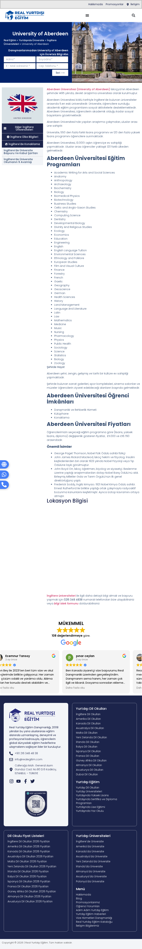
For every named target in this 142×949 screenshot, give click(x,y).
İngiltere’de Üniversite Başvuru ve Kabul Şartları (21, 152)
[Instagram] (11, 781)
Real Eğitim (10, 40)
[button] (133, 15)
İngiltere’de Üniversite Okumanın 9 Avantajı (18, 160)
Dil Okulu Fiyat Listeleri (26, 835)
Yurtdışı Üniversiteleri (93, 835)
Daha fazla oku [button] (15, 688)
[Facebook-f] (25, 781)
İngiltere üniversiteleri (61, 596)
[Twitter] (32, 781)
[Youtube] (18, 781)
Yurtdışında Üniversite (31, 40)
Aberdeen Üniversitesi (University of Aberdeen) (78, 89)
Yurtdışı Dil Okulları (91, 708)
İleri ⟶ (60, 73)
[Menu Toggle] (87, 15)
